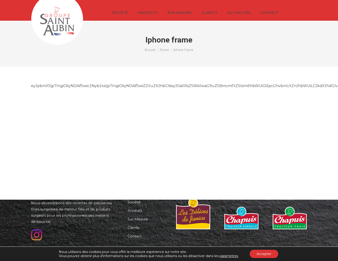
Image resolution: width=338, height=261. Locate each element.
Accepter (264, 254)
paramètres (229, 256)
